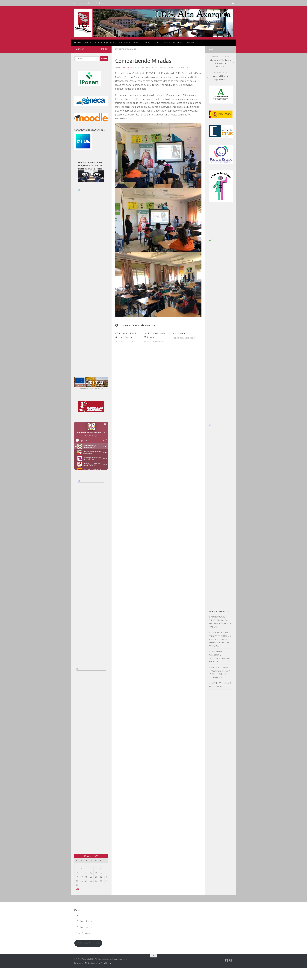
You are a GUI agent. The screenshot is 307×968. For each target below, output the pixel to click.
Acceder (80, 915)
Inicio (74, 3)
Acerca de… (86, 3)
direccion (124, 68)
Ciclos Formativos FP (172, 42)
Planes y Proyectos (103, 42)
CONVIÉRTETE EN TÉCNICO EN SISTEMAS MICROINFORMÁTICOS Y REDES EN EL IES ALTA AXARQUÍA (220, 639)
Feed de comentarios (86, 927)
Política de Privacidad (88, 943)
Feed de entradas (84, 921)
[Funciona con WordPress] (86, 963)
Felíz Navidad (179, 333)
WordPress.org (83, 933)
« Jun (77, 889)
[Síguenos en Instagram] (106, 49)
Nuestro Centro (81, 42)
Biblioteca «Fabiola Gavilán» (146, 42)
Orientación (123, 42)
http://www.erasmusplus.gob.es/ (91, 389)
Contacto (99, 3)
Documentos (192, 42)
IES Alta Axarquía (125, 49)
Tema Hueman (106, 963)
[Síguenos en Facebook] (102, 49)
